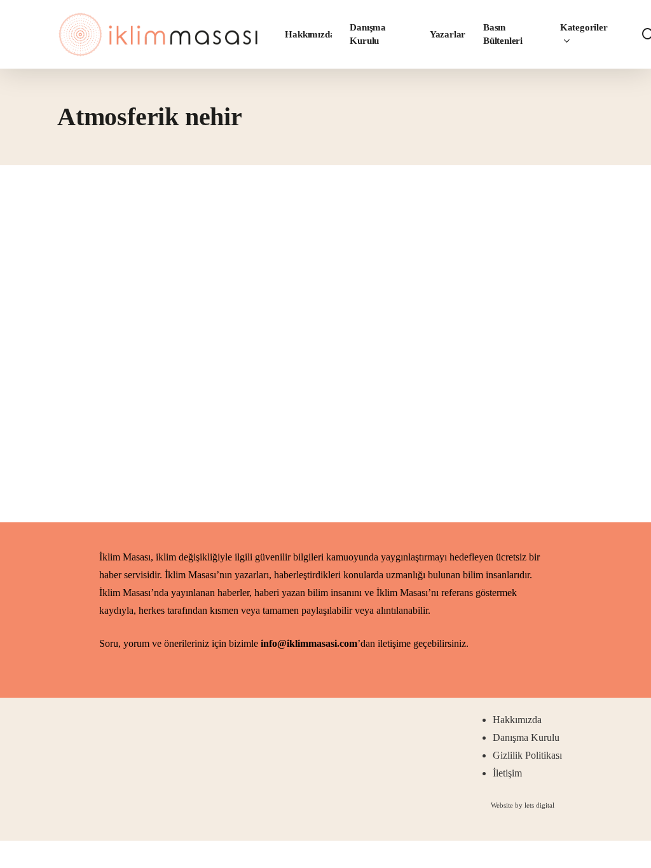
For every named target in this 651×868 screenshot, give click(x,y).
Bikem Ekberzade (140, 447)
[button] (522, 805)
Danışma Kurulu (526, 737)
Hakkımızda (517, 719)
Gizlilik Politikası (527, 755)
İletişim (507, 773)
